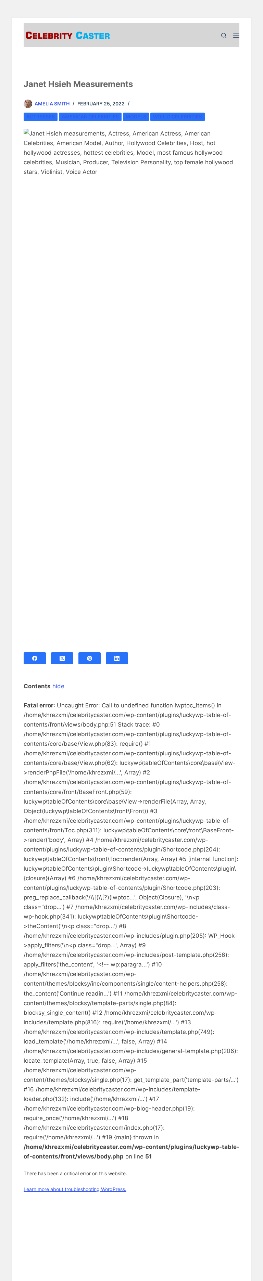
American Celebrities (90, 116)
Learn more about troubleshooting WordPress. (75, 1189)
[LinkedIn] (117, 658)
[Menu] (236, 35)
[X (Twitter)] (62, 658)
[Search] (223, 35)
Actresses (40, 116)
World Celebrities (177, 116)
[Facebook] (35, 658)
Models (136, 116)
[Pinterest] (89, 658)
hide (58, 686)
